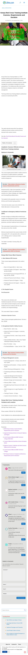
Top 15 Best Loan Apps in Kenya (14, 620)
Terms (19, 644)
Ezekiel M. (9, 20)
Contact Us (14, 644)
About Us (8, 644)
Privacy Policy (19, 649)
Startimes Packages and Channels (15, 627)
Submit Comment (21, 597)
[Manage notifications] (25, 652)
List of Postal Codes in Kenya (13, 630)
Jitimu (3, 7)
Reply (23, 472)
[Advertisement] (14, 61)
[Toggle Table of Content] (14, 143)
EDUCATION (8, 7)
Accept (5, 651)
